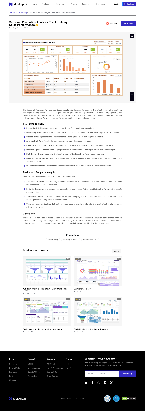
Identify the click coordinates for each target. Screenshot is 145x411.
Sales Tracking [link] (53, 240)
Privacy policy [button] (66, 398)
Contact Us (52, 372)
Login (116, 4)
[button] (46, 4)
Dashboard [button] (13, 364)
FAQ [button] (11, 376)
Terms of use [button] (79, 398)
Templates (32, 376)
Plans (68, 364)
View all (116, 251)
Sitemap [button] (12, 380)
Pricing (74, 4)
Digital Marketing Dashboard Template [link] (91, 329)
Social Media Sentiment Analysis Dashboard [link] (42, 329)
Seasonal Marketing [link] (90, 240)
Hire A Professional (55, 368)
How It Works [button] (14, 368)
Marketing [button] (23, 13)
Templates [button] (13, 13)
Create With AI (34, 372)
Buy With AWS (34, 368)
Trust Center (52, 376)
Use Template (128, 23)
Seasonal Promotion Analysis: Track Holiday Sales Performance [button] (52, 13)
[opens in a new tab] (86, 382)
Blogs (30, 364)
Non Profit (70, 368)
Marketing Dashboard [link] (70, 240)
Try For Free (129, 4)
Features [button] (13, 372)
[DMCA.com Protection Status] (129, 398)
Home (34, 4)
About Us (51, 364)
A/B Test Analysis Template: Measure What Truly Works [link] (45, 290)
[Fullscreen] (132, 36)
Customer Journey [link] (82, 289)
